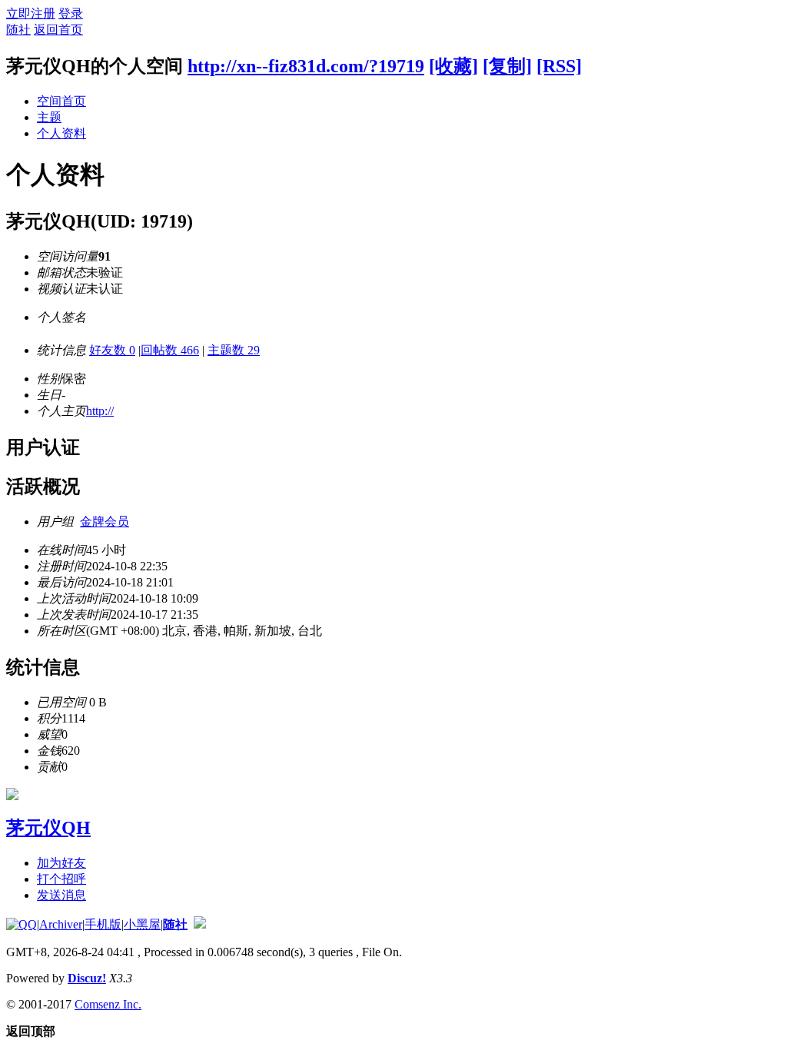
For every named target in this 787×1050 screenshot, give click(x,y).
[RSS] (559, 66)
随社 (18, 29)
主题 (49, 117)
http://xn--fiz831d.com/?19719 (306, 66)
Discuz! (87, 978)
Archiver (60, 924)
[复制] (507, 66)
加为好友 (61, 862)
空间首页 (61, 101)
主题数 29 (234, 350)
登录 (70, 13)
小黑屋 (142, 924)
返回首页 (58, 29)
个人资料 (61, 133)
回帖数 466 (170, 350)
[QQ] (21, 924)
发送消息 (61, 895)
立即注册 (30, 13)
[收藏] (453, 66)
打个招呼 (61, 879)
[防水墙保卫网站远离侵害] (200, 924)
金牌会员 (104, 521)
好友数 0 (112, 350)
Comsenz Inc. (108, 1004)
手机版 (103, 924)
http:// (100, 410)
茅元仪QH (48, 828)
